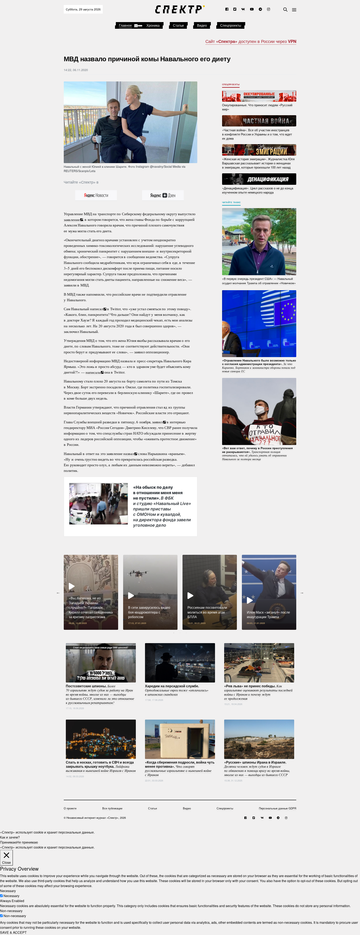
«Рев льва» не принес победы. (258, 691)
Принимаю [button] (8, 842)
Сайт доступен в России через (250, 41)
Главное (125, 25)
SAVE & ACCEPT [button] (13, 932)
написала (93, 372)
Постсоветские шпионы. (100, 694)
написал (96, 308)
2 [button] (180, 633)
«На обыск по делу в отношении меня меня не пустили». (162, 506)
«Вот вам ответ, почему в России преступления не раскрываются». (257, 453)
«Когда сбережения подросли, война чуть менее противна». (180, 768)
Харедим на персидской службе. (176, 689)
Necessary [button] (8, 890)
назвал (128, 453)
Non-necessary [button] (11, 910)
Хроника (153, 25)
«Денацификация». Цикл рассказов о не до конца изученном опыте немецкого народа (257, 190)
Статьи (178, 25)
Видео (202, 25)
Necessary (11, 895)
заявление (72, 219)
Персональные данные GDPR (277, 808)
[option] (91, 592)
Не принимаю (27, 842)
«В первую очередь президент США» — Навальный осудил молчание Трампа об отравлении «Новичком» (259, 280)
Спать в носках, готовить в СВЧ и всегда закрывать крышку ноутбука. (101, 766)
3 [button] (186, 633)
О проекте (70, 808)
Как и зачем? (10, 837)
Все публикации (112, 808)
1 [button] (174, 633)
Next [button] (302, 592)
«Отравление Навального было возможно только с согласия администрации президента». (259, 365)
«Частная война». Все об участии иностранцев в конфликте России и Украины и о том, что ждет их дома (257, 134)
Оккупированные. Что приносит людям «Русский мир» (257, 107)
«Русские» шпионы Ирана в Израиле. (257, 768)
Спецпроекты (230, 25)
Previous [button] (58, 592)
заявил (157, 421)
